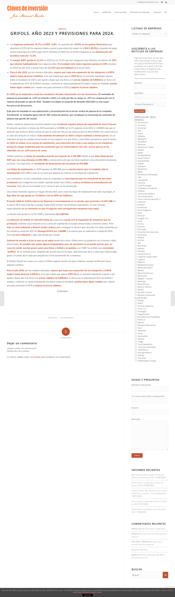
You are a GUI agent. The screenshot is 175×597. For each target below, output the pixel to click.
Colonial (141, 201)
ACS (139, 130)
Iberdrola (141, 245)
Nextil (140, 289)
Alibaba (141, 136)
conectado (35, 356)
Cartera (141, 182)
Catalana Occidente (147, 188)
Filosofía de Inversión (147, 232)
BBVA (140, 171)
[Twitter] (162, 2)
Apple (140, 152)
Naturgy (141, 281)
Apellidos (138, 93)
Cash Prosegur (144, 185)
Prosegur (141, 311)
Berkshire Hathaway (147, 174)
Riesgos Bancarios (146, 325)
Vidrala (140, 355)
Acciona (141, 125)
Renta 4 (141, 319)
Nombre (138, 82)
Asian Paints (143, 158)
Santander (142, 336)
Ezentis (141, 226)
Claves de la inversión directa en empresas (147, 543)
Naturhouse (143, 284)
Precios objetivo (145, 306)
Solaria (140, 338)
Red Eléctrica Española (148, 316)
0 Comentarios (67, 317)
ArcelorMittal (144, 155)
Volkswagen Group (146, 360)
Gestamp (142, 234)
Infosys (141, 251)
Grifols (62, 29)
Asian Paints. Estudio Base (155, 528)
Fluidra (140, 237)
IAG (139, 243)
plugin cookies (96, 592)
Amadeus (142, 141)
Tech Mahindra (144, 344)
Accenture (142, 122)
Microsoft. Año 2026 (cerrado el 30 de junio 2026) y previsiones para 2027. (148, 476)
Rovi (139, 327)
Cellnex (141, 191)
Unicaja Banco (144, 352)
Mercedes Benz (145, 267)
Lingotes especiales (147, 256)
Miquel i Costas (145, 278)
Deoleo (141, 204)
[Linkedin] (166, 2)
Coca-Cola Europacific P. (149, 199)
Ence (139, 221)
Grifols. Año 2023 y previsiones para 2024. (62, 33)
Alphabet (142, 138)
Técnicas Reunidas (146, 347)
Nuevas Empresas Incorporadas (144, 296)
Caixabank (142, 180)
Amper (140, 149)
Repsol (140, 322)
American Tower (145, 147)
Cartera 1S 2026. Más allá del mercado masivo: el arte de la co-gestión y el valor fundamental (149, 492)
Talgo (140, 341)
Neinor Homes (144, 286)
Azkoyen (141, 166)
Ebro (139, 212)
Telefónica (142, 349)
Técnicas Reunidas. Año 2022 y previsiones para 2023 (148, 556)
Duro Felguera (144, 210)
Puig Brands (143, 314)
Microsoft (142, 275)
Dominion (142, 207)
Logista (141, 259)
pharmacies (136, 549)
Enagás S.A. (143, 218)
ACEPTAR (87, 595)
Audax (140, 163)
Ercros (140, 223)
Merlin (140, 270)
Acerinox (141, 128)
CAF (139, 177)
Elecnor (141, 215)
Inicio (146, 549)
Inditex (140, 248)
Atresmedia (143, 160)
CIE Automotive (145, 196)
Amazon (141, 144)
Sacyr (140, 333)
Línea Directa (144, 253)
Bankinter (142, 169)
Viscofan (141, 358)
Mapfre (141, 262)
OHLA (140, 303)
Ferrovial (141, 229)
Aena (140, 133)
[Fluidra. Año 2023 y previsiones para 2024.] (2, 298)
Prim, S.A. (142, 308)
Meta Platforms (145, 273)
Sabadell (141, 330)
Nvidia (140, 300)
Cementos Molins (146, 193)
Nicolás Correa (144, 292)
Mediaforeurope (145, 264)
